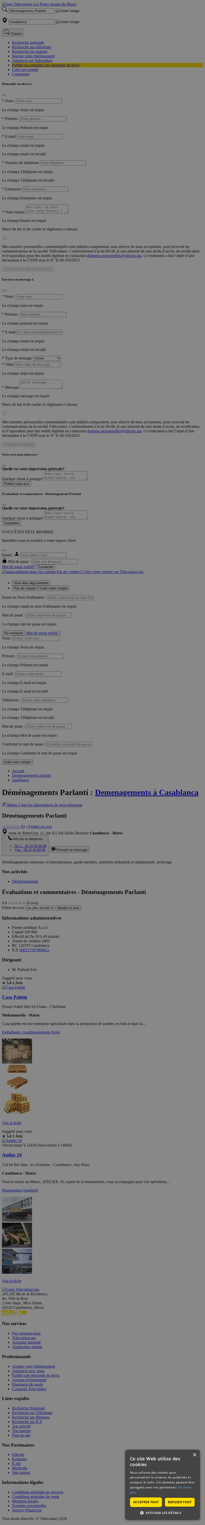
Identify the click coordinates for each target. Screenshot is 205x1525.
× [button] (194, 1455)
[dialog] (162, 1485)
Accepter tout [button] (146, 1502)
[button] (162, 1512)
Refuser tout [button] (180, 1502)
